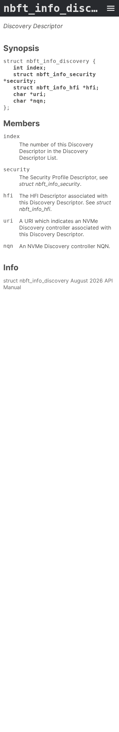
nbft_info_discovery (52, 8)
